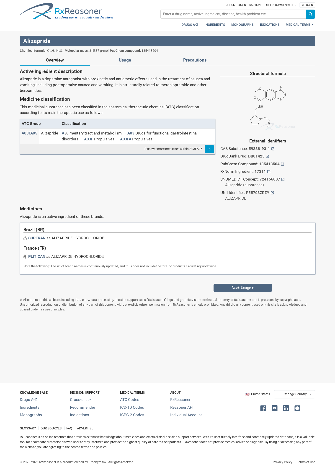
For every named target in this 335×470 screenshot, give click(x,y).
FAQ (69, 428)
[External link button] (273, 148)
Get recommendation (281, 5)
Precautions (195, 60)
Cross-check (81, 399)
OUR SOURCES (51, 428)
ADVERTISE (85, 428)
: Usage (243, 288)
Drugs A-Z (190, 25)
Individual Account (186, 415)
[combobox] (233, 14)
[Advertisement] (156, 347)
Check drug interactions (244, 5)
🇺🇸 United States (257, 394)
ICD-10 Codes (132, 407)
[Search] (310, 14)
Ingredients (215, 25)
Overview (55, 60)
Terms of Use (306, 462)
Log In (308, 5)
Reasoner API (181, 407)
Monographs (242, 25)
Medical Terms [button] (298, 25)
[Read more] (209, 149)
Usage (125, 60)
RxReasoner (180, 399)
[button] (264, 407)
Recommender (82, 407)
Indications (270, 25)
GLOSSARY (28, 428)
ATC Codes (129, 399)
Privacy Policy (282, 462)
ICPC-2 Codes (132, 415)
